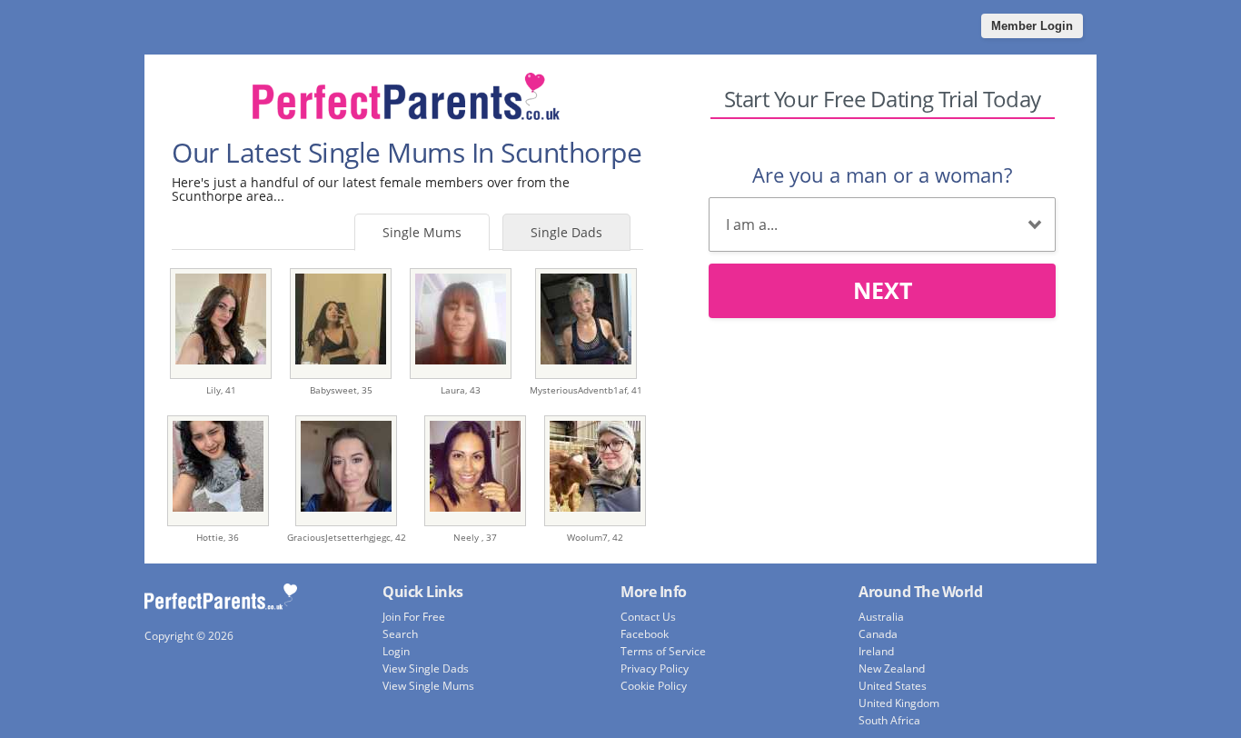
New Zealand (892, 668)
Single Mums (422, 232)
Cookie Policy (653, 685)
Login (396, 651)
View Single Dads (425, 668)
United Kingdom (899, 703)
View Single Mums (428, 685)
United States (893, 685)
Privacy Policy (654, 668)
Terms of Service (663, 651)
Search (400, 634)
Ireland (876, 651)
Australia (881, 616)
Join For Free (413, 616)
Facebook (644, 634)
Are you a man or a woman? (882, 174)
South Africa (889, 720)
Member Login (1032, 26)
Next (882, 289)
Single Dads (566, 232)
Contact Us (648, 616)
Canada (878, 634)
